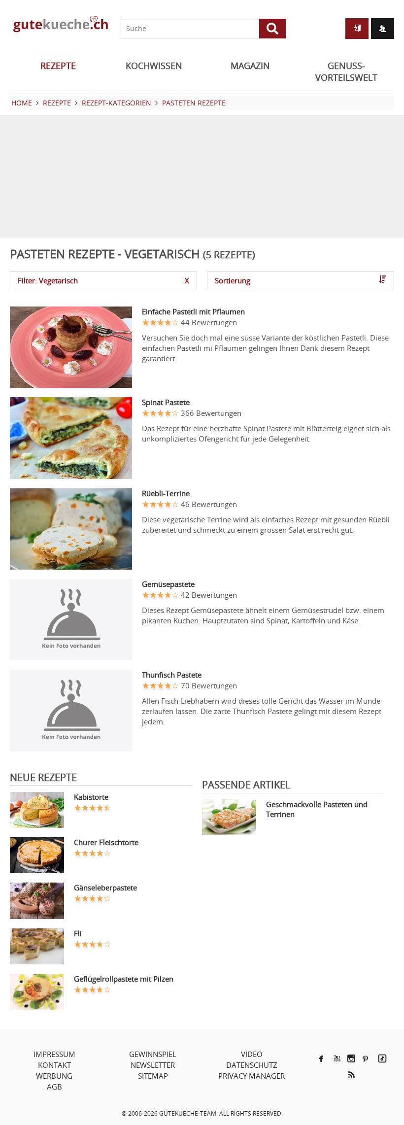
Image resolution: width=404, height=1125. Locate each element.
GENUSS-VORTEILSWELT (346, 71)
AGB (54, 1086)
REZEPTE (58, 65)
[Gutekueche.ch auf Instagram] (351, 1058)
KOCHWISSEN (154, 65)
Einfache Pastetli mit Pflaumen (193, 311)
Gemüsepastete (168, 584)
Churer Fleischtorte (106, 842)
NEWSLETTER (153, 1065)
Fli (78, 933)
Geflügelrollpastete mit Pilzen (123, 979)
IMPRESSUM (54, 1054)
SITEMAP (153, 1076)
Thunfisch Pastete (172, 675)
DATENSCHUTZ (251, 1065)
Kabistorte (91, 797)
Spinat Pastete (166, 402)
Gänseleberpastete (105, 887)
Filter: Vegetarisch (103, 280)
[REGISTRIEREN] (382, 28)
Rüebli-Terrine (166, 493)
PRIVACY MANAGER (251, 1076)
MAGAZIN (250, 65)
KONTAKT (54, 1065)
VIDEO (252, 1054)
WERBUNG (54, 1076)
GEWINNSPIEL (152, 1054)
